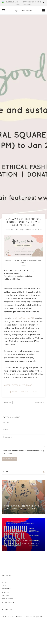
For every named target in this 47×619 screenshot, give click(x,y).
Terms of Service (9, 599)
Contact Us (6, 589)
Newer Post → (39, 402)
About (4, 582)
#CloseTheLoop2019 (24, 318)
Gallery (5, 595)
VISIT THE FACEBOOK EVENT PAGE (18, 385)
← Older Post (7, 402)
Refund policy (8, 602)
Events (5, 586)
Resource (6, 592)
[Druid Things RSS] (44, 472)
